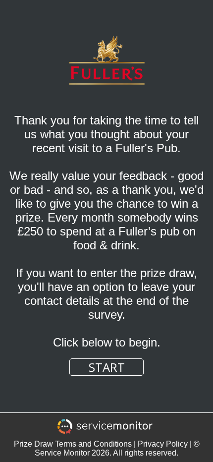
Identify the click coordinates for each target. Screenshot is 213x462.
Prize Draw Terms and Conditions (73, 444)
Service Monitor (62, 453)
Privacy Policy (163, 444)
